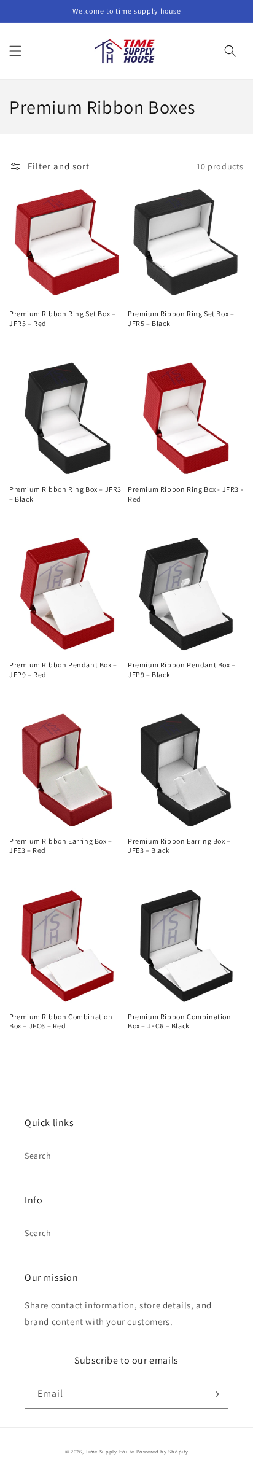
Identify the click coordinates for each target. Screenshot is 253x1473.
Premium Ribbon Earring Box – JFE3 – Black (179, 845)
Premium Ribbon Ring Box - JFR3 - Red (185, 493)
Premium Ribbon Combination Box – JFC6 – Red (61, 1021)
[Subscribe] (214, 1394)
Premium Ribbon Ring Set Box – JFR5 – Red (62, 318)
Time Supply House (109, 1451)
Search (38, 1155)
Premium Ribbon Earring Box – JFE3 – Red (60, 845)
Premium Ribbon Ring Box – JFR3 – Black (65, 493)
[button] (15, 50)
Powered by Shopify (162, 1451)
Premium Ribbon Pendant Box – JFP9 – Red (63, 669)
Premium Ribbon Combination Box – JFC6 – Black (180, 1021)
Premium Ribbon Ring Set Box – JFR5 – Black (181, 318)
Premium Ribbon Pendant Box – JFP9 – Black (182, 669)
